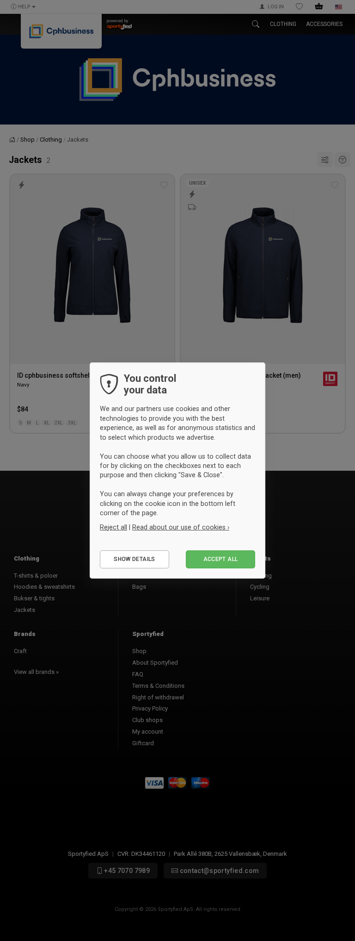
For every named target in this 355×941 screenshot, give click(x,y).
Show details (134, 559)
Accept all (220, 559)
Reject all (113, 527)
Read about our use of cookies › (180, 527)
